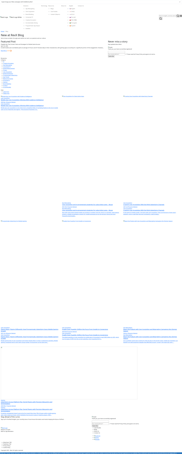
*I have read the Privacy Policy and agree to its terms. (140, 54)
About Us (63, 6)
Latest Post (6, 92)
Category (3, 60)
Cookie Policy (6, 447)
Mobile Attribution (8, 73)
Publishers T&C (7, 444)
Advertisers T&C (7, 442)
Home (2, 31)
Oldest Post (6, 93)
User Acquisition (30, 11)
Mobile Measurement (9, 68)
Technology (44, 6)
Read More (4, 51)
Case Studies (54, 11)
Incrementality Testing (32, 23)
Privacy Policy (6, 446)
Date (2, 90)
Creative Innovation (31, 20)
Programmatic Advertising (10, 75)
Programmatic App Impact (33, 25)
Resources (51, 6)
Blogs (52, 8)
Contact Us (81, 6)
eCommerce (6, 80)
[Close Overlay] (181, 16)
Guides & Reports (55, 14)
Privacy (5, 70)
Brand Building (30, 14)
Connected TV (29, 17)
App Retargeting (30, 8)
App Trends (6, 77)
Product (5, 85)
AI (3, 61)
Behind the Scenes (8, 78)
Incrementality (7, 87)
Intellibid (28, 28)
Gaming (5, 82)
